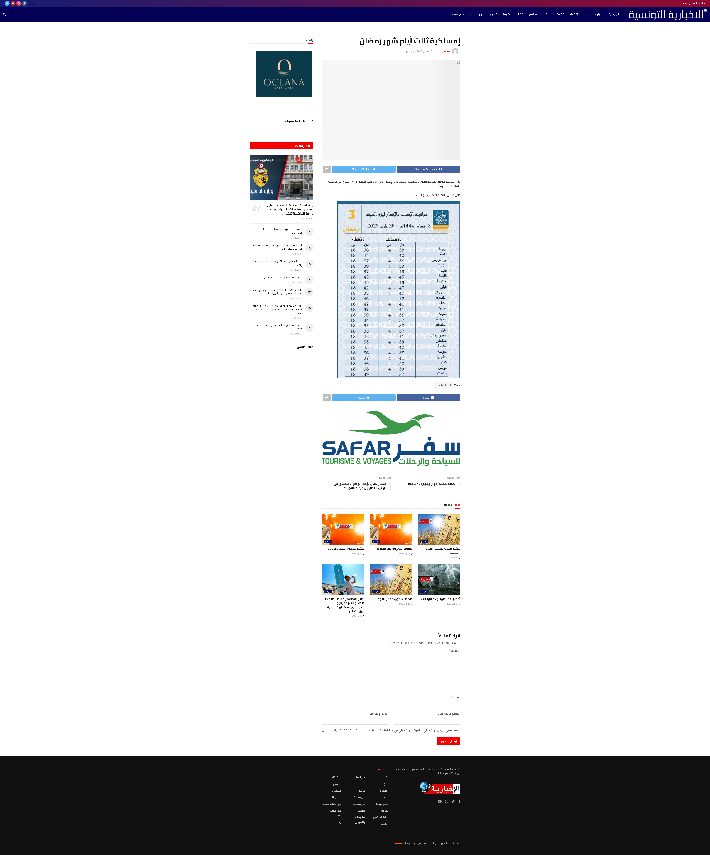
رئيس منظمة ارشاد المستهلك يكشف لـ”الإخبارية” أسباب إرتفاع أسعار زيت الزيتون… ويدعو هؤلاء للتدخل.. (277, 309)
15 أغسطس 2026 (450, 558)
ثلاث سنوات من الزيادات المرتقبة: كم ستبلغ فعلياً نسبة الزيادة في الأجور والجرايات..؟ (277, 291)
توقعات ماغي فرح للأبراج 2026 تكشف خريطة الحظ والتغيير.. (276, 263)
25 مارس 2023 (424, 51)
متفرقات (336, 777)
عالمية (360, 784)
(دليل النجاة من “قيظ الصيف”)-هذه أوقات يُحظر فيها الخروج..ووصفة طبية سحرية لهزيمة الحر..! (344, 605)
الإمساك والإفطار (443, 385)
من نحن (32, 3)
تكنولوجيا (382, 804)
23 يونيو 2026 (404, 604)
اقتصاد (573, 14)
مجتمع (533, 14)
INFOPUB (398, 843)
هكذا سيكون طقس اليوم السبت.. (443, 550)
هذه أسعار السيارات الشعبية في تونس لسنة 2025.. (279, 327)
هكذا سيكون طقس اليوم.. (346, 548)
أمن (586, 14)
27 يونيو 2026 (356, 554)
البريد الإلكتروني (377, 714)
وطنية (338, 822)
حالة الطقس (380, 817)
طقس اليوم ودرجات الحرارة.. (394, 548)
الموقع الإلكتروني (449, 714)
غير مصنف (358, 797)
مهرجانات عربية (332, 804)
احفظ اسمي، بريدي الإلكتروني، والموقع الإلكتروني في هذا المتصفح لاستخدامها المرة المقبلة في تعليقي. (395, 730)
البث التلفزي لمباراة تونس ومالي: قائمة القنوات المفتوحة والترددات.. (277, 247)
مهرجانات (478, 14)
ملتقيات (336, 790)
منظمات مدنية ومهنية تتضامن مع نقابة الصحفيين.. (281, 231)
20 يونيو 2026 (356, 616)
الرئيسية (613, 14)
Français (458, 14)
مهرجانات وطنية (336, 813)
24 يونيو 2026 (452, 604)
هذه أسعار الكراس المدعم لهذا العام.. (282, 277)
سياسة (360, 777)
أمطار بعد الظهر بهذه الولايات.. (440, 599)
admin (447, 51)
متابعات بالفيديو (500, 14)
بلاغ (386, 797)
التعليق (454, 651)
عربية (361, 790)
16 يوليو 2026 (404, 554)
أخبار (600, 14)
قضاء (520, 14)
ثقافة (560, 14)
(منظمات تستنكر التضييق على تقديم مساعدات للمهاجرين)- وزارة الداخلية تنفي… (290, 209)
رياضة (547, 14)
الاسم (455, 697)
